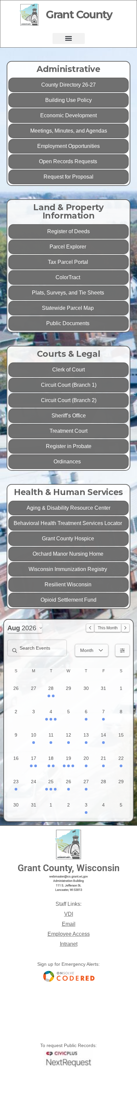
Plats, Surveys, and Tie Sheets (68, 292)
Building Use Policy (68, 100)
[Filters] (122, 650)
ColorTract (68, 277)
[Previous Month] (90, 628)
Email (68, 924)
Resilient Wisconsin (69, 584)
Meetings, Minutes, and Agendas (68, 131)
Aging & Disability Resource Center (68, 508)
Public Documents (68, 323)
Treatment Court (68, 431)
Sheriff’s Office (69, 415)
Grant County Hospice (68, 538)
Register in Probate (68, 446)
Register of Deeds (68, 231)
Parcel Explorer (68, 247)
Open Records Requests (68, 161)
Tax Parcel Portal (68, 262)
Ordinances (68, 461)
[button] (69, 38)
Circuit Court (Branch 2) (68, 400)
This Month (108, 628)
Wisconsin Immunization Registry (68, 569)
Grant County (79, 14)
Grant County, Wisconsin (69, 867)
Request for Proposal (68, 177)
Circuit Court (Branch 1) (68, 385)
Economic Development (68, 115)
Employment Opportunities (68, 146)
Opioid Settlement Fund (68, 600)
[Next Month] (125, 628)
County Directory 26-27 (68, 85)
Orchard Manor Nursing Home (69, 554)
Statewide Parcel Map (68, 308)
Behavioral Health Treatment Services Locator (68, 523)
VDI (68, 914)
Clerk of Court (68, 369)
